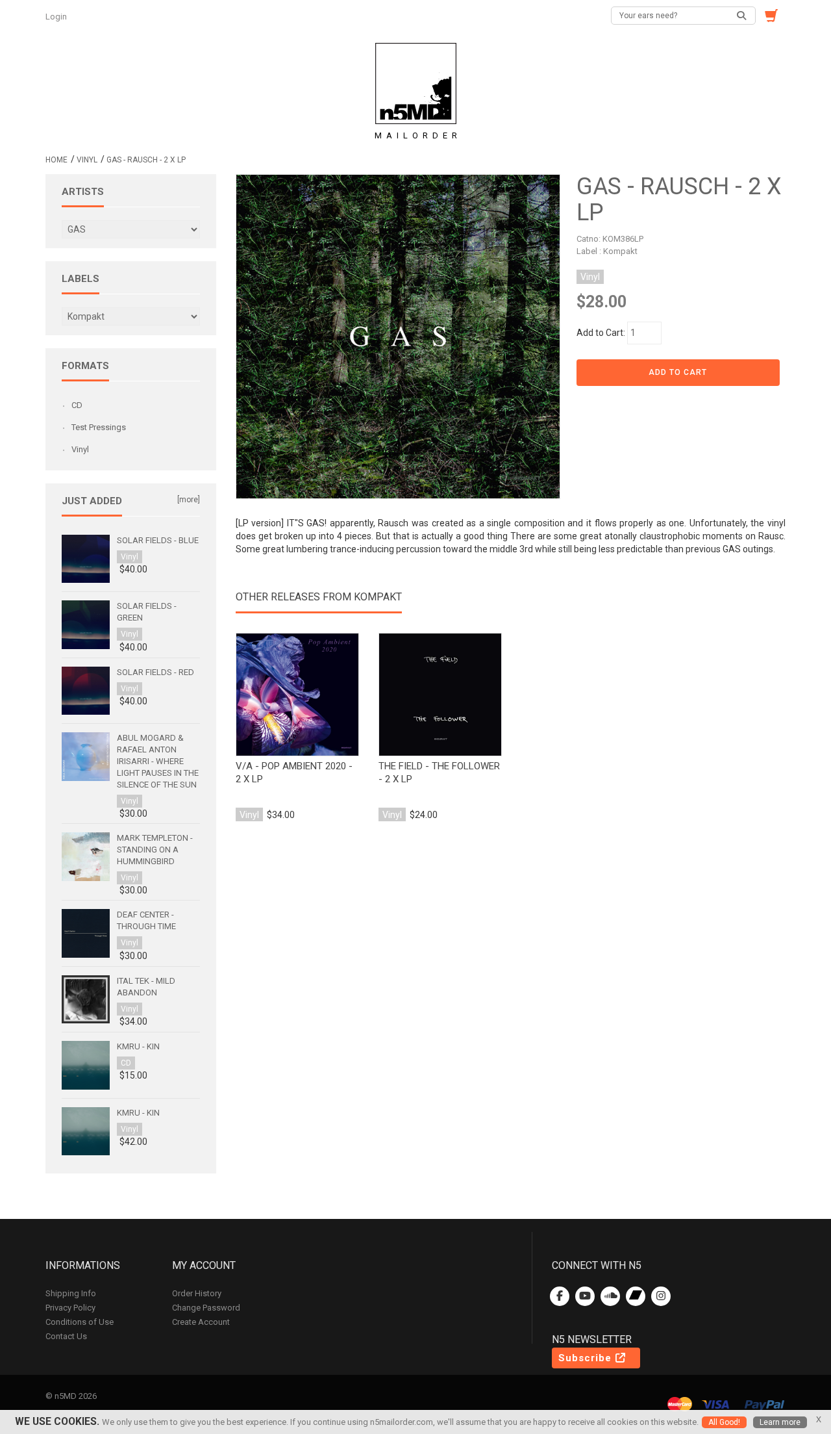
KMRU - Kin (138, 1046)
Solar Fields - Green (147, 611)
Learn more (780, 1422)
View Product (297, 695)
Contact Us (66, 1336)
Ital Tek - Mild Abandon (146, 986)
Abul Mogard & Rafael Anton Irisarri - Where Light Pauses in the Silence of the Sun (158, 761)
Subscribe (586, 1358)
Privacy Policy (70, 1307)
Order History (196, 1293)
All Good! (724, 1422)
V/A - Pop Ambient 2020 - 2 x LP (294, 772)
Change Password (206, 1307)
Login (57, 16)
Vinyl (87, 159)
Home (56, 159)
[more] (188, 499)
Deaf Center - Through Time (146, 920)
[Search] (742, 15)
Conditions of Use (79, 1322)
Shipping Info (70, 1293)
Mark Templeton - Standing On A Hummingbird (155, 849)
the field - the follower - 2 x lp (439, 772)
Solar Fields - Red (155, 672)
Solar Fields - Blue (158, 540)
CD (76, 405)
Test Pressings (98, 427)
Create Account (201, 1322)
